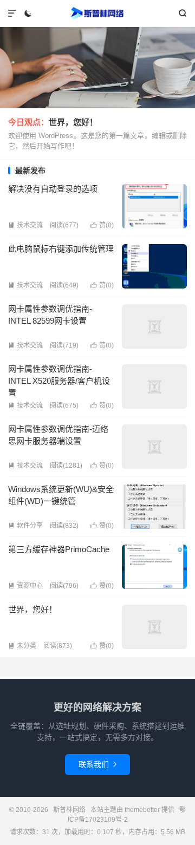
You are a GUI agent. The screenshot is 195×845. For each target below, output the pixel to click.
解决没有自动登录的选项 (53, 188)
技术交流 (25, 225)
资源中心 (25, 585)
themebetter (142, 810)
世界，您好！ (73, 122)
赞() (102, 225)
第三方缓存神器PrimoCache (58, 549)
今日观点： (28, 122)
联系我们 (97, 764)
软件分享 (25, 525)
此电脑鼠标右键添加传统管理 (61, 248)
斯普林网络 (97, 13)
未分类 (22, 646)
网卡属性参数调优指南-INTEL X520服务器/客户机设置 (59, 380)
